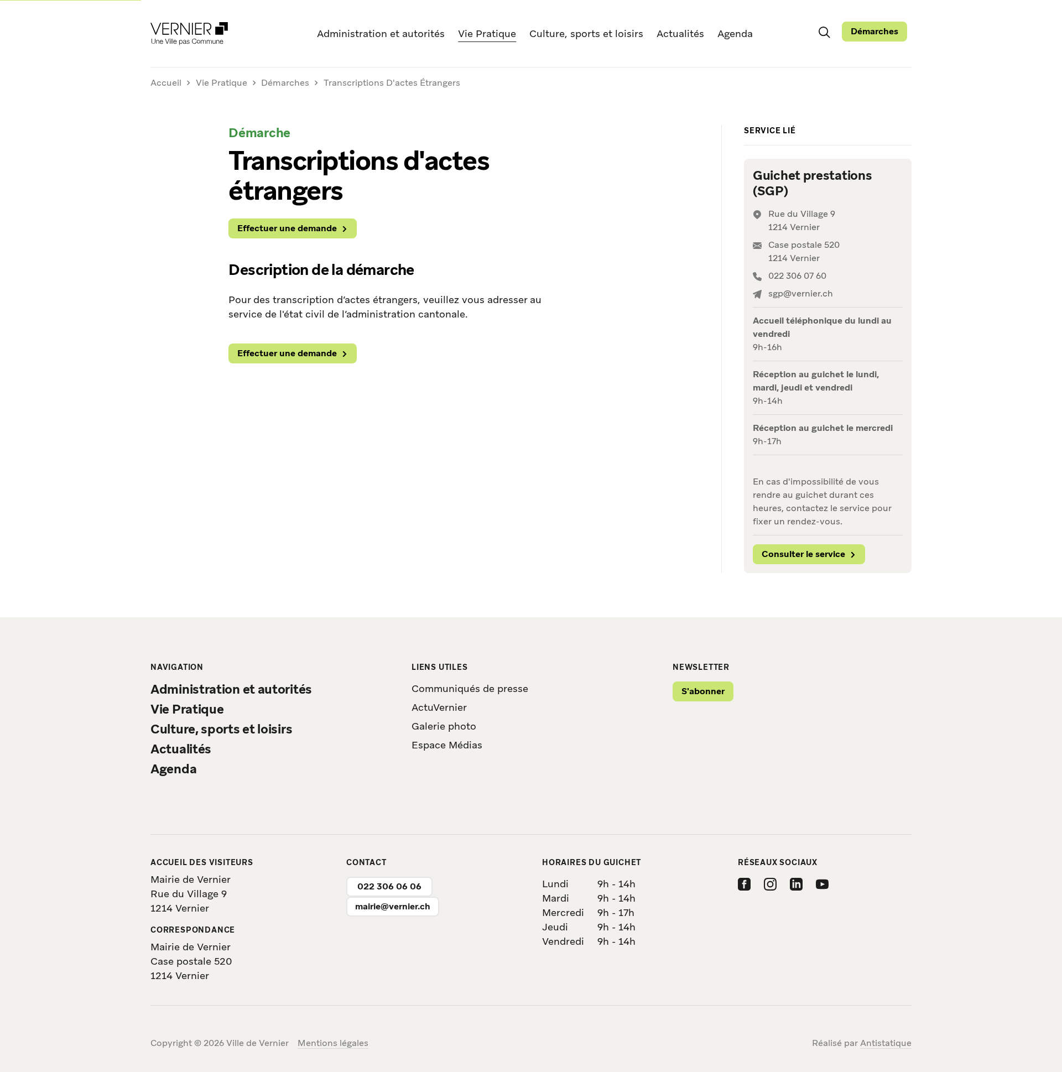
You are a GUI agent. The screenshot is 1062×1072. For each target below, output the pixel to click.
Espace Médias (447, 744)
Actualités (680, 33)
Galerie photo (444, 726)
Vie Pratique (487, 33)
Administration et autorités (381, 33)
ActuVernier (439, 707)
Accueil (165, 83)
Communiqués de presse (470, 688)
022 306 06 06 (389, 886)
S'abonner (703, 691)
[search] (824, 31)
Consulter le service (803, 554)
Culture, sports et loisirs (586, 33)
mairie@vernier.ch (392, 906)
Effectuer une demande (287, 228)
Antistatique (886, 1043)
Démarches (874, 31)
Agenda (735, 33)
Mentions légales (333, 1043)
